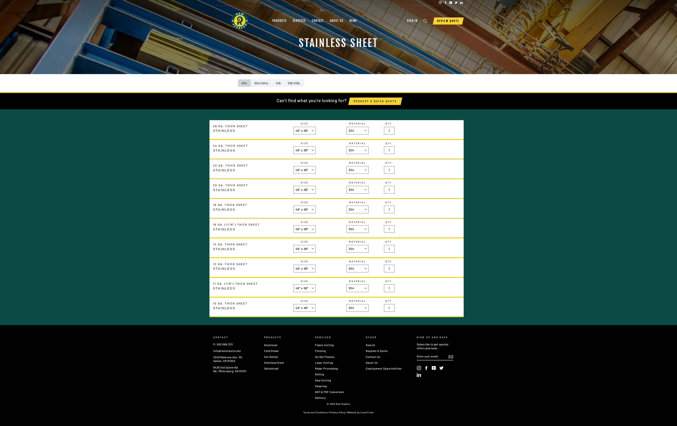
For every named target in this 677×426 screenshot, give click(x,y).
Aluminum (270, 345)
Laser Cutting (324, 362)
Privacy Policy (338, 412)
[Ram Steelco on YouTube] (434, 368)
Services (299, 21)
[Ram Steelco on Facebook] (426, 368)
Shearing (321, 386)
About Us (336, 21)
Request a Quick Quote (375, 101)
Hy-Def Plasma (324, 356)
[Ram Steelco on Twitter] (441, 368)
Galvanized (271, 368)
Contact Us (373, 356)
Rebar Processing (326, 368)
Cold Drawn (271, 350)
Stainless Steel (274, 362)
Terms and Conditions (315, 412)
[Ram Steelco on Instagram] (419, 368)
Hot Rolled (271, 356)
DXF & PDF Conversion (329, 392)
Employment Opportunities (384, 368)
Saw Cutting (323, 380)
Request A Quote (377, 350)
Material (357, 123)
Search (370, 345)
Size (304, 123)
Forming (320, 350)
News (353, 21)
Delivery (320, 397)
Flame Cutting (324, 345)
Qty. (389, 123)
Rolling (319, 374)
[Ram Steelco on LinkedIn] (419, 375)
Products (279, 21)
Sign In (413, 21)
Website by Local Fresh (360, 412)
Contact (318, 21)
